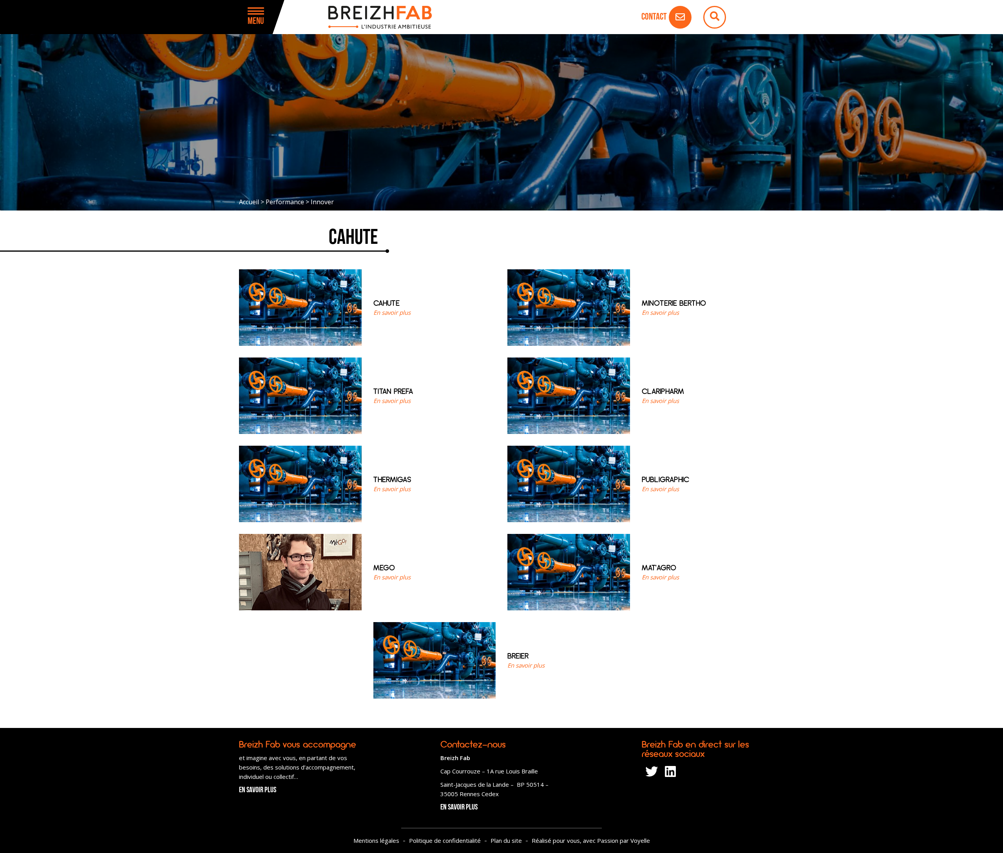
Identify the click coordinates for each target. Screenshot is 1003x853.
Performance (285, 202)
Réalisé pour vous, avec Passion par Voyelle (591, 840)
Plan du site (506, 840)
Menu (256, 21)
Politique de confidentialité (445, 840)
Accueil (249, 202)
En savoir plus (257, 790)
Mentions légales (376, 840)
